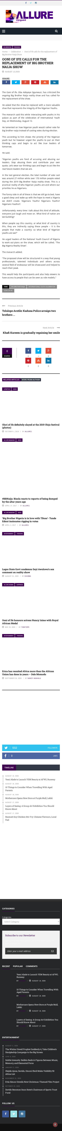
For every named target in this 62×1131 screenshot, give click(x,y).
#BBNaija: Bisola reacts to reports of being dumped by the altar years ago (30, 500)
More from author (31, 379)
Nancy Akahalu (34, 678)
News (15, 389)
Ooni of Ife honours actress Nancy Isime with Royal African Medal (30, 622)
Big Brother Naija (18, 287)
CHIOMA (28, 576)
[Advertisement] (31, 719)
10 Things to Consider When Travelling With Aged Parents (28, 39)
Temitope (25, 627)
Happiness (20, 585)
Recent (6, 966)
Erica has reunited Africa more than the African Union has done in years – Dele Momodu (28, 673)
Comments (31, 966)
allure (22, 1026)
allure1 (28, 431)
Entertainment (9, 534)
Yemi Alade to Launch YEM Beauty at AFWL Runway (26, 36)
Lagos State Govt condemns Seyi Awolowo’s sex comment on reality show (28, 571)
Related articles (11, 379)
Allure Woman (8, 585)
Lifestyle (7, 389)
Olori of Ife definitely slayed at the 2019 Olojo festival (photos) (30, 426)
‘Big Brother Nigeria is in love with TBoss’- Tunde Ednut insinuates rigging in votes (29, 520)
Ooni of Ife (8, 290)
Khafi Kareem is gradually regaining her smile (31, 332)
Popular (18, 966)
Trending (17, 47)
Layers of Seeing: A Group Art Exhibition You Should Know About (37, 1021)
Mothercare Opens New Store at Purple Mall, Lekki (37, 1006)
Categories (6, 917)
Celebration (7, 47)
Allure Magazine (9, 440)
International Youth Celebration (42, 287)
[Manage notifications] (55, 1124)
